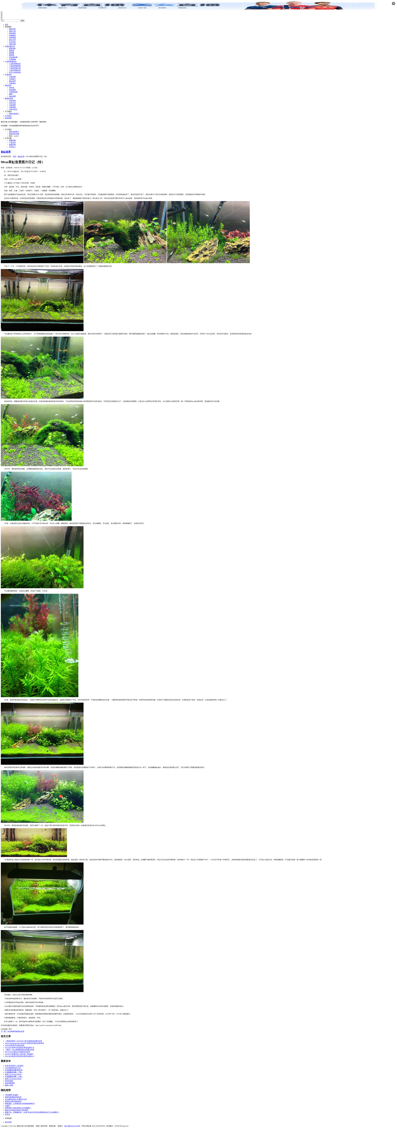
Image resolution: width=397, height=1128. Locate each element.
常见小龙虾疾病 (15, 72)
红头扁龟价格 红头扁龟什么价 (16, 1099)
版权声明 (12, 145)
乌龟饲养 (12, 105)
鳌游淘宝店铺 (14, 134)
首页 (6, 24)
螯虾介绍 (12, 31)
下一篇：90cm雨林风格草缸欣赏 (12, 1031)
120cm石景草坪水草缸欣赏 (14, 1045)
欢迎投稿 (8, 118)
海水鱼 (11, 87)
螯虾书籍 (12, 44)
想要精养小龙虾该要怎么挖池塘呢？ (18, 1108)
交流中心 (12, 147)
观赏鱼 (11, 51)
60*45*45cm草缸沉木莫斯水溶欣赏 (17, 1052)
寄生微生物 (13, 57)
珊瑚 (10, 94)
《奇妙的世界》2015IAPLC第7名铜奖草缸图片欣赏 (23, 1041)
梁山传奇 (8, 1122)
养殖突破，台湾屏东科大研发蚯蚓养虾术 (20, 1103)
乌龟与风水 (13, 109)
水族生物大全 (10, 46)
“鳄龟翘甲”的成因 (11, 1095)
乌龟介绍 (12, 103)
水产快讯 (8, 116)
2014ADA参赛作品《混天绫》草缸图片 (19, 1054)
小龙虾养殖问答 (15, 70)
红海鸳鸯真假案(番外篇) (14, 1070)
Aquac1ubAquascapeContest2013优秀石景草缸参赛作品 (24, 1043)
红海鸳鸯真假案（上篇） (14, 1076)
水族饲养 (12, 77)
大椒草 (7, 1106)
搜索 (22, 20)
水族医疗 (12, 79)
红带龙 (7, 1114)
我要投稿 (12, 140)
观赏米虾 (12, 48)
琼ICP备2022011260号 (72, 1126)
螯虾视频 (12, 37)
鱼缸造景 (12, 81)
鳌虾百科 (12, 29)
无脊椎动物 (13, 92)
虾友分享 (12, 40)
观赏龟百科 (9, 98)
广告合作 (12, 142)
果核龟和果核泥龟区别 (13, 1097)
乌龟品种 (12, 100)
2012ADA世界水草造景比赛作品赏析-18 (19, 1047)
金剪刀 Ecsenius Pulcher (13, 1074)
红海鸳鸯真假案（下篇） (14, 1072)
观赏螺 (11, 53)
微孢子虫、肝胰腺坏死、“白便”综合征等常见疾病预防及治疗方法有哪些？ (32, 1112)
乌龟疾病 (12, 107)
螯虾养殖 (12, 33)
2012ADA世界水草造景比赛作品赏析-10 (19, 1056)
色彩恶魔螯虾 (10, 1083)
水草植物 (12, 59)
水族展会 (12, 83)
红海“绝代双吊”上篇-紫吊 (14, 1066)
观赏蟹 (11, 55)
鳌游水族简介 (14, 114)
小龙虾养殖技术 (11, 61)
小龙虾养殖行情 (15, 68)
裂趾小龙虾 (9, 1085)
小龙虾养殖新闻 (15, 66)
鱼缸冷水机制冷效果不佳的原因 (16, 1110)
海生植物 (12, 90)
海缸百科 (8, 85)
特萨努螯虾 (9, 1081)
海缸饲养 (12, 96)
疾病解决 (12, 35)
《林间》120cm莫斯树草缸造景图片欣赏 (19, 1050)
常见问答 (12, 42)
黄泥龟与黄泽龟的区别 (13, 1101)
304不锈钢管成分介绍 (13, 1068)
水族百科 (8, 74)
